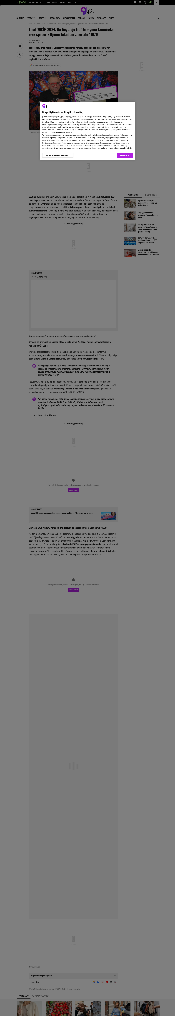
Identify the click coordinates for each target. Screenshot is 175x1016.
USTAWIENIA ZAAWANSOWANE (57, 155)
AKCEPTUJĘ (124, 155)
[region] (87, 131)
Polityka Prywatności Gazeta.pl (113, 148)
